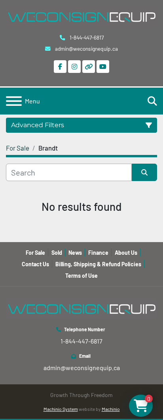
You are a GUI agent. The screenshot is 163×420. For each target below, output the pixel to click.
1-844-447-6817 (86, 37)
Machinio (111, 409)
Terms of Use (81, 275)
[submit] (144, 172)
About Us (126, 252)
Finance (98, 252)
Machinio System (61, 409)
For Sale (35, 252)
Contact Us (35, 264)
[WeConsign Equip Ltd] (81, 308)
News (75, 252)
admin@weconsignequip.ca (86, 48)
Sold (56, 252)
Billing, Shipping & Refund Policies (98, 264)
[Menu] (14, 101)
